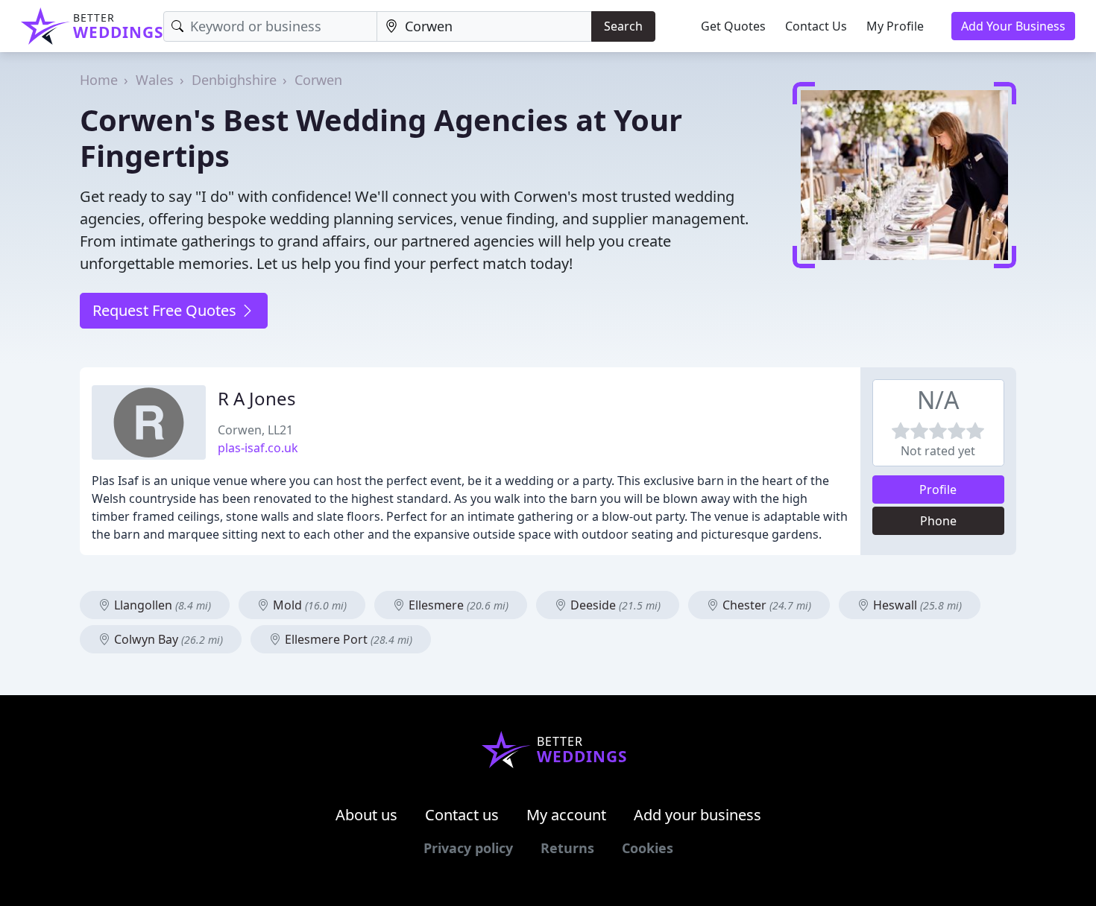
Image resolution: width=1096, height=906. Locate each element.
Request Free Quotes (166, 310)
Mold (308, 605)
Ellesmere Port (347, 639)
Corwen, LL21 (255, 430)
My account (566, 815)
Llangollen (161, 605)
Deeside (614, 605)
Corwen (318, 80)
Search (623, 26)
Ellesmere (457, 605)
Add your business (697, 815)
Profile (938, 489)
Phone (938, 521)
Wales (155, 80)
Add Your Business (1013, 26)
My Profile (895, 26)
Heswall (916, 605)
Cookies (647, 848)
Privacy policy (468, 848)
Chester (765, 605)
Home (99, 80)
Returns (567, 848)
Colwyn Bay (167, 639)
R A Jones (257, 398)
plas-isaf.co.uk (258, 448)
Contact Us (816, 26)
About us (366, 815)
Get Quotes (733, 26)
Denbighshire (234, 80)
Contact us (462, 815)
